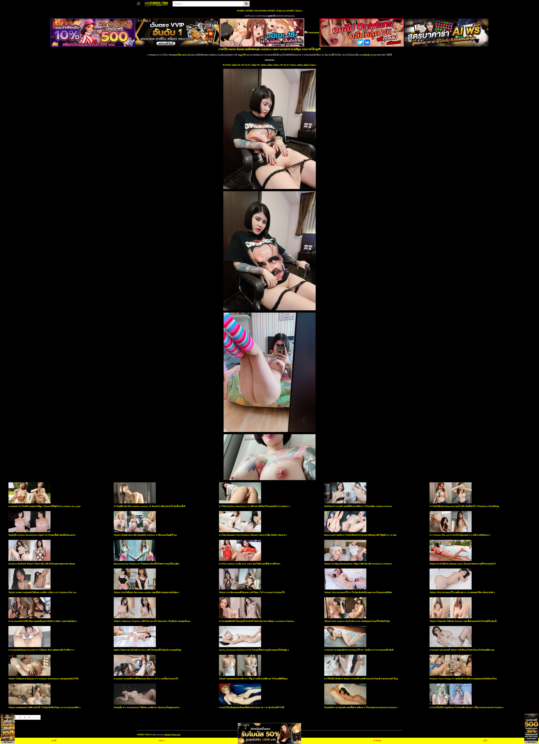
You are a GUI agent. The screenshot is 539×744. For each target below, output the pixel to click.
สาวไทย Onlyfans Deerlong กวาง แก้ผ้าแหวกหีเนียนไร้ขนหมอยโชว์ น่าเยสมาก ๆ (254, 506)
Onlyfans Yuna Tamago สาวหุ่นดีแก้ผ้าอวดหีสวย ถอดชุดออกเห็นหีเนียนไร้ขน (463, 678)
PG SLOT (246, 65)
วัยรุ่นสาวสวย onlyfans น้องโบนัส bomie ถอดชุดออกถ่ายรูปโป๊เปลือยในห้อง (357, 621)
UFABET (241, 11)
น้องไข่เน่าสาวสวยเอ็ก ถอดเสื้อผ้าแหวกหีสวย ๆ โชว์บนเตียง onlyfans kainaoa (358, 506)
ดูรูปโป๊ (242, 55)
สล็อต (263, 65)
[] (246, 4)
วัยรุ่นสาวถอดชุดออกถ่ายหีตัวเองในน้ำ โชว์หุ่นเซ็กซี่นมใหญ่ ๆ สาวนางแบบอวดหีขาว (44, 707)
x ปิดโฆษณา (7, 742)
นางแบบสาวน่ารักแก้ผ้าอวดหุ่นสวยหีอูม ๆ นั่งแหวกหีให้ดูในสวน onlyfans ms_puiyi (44, 506)
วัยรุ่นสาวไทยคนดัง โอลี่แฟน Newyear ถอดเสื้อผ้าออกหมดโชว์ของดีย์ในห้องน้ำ (463, 621)
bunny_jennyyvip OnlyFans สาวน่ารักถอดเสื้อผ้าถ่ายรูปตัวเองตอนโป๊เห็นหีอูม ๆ (254, 650)
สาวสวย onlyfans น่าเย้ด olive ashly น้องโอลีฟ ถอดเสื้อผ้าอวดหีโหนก (249, 564)
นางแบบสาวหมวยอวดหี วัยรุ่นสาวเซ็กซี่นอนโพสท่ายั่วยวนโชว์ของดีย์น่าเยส (462, 650)
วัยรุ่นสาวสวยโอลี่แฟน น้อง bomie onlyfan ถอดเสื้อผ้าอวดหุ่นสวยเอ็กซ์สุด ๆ (146, 592)
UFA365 (262, 11)
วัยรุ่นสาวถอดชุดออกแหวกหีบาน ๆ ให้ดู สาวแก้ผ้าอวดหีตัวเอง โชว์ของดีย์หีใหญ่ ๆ (253, 678)
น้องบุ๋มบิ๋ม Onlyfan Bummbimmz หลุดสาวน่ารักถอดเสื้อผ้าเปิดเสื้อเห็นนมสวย (41, 535)
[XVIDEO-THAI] (156, 3)
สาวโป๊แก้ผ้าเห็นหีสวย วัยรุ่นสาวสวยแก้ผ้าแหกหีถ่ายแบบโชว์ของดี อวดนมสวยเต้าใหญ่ (361, 678)
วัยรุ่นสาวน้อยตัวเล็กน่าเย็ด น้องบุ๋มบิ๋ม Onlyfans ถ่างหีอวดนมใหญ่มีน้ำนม (145, 535)
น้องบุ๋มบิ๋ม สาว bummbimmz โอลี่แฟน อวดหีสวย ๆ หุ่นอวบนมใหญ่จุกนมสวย (146, 707)
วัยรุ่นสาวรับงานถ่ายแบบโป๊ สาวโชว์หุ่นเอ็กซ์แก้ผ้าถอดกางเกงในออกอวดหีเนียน (358, 592)
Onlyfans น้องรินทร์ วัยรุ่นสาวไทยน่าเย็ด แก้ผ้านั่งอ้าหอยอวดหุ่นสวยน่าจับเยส (41, 564)
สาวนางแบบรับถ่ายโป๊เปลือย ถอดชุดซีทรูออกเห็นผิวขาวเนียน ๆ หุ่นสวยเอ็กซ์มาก (42, 621)
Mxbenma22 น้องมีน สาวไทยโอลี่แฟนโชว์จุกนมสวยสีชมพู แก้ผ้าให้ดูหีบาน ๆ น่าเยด (360, 535)
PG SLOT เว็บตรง (288, 65)
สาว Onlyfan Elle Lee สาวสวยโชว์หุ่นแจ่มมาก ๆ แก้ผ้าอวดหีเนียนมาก (460, 535)
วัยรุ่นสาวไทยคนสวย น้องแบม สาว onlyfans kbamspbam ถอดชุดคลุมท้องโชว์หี (43, 678)
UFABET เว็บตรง (293, 11)
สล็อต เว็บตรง (273, 65)
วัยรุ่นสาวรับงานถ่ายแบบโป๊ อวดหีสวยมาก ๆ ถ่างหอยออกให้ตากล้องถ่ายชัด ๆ (462, 592)
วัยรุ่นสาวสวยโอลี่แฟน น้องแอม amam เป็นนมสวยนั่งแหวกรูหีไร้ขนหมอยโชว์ (463, 564)
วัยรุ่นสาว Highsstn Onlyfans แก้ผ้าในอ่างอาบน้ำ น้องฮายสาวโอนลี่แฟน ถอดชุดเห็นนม (152, 621)
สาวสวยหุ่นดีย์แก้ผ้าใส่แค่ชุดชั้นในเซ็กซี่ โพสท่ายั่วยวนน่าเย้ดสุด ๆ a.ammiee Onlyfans (256, 621)
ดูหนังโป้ (271, 16)
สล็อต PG (256, 65)
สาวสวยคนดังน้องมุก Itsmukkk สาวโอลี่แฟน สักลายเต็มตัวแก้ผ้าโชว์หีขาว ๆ (41, 650)
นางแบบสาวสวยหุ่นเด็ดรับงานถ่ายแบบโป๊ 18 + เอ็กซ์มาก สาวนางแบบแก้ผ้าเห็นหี (358, 650)
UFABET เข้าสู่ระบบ (276, 11)
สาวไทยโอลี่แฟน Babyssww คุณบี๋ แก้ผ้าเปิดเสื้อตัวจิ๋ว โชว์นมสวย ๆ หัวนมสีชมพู (464, 506)
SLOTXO (227, 65)
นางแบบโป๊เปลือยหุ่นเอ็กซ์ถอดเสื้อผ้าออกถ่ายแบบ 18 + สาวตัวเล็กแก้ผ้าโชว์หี (251, 707)
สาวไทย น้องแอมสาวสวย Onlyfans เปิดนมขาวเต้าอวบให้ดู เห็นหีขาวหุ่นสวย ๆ (253, 535)
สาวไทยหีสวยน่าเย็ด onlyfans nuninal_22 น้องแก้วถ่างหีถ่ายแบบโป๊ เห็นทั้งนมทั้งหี (149, 506)
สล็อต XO (236, 65)
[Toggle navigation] (139, 3)
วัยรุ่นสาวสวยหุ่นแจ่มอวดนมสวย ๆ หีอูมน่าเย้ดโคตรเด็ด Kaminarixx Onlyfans (358, 564)
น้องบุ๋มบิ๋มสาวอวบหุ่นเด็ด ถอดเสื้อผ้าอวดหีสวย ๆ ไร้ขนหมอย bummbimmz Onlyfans (360, 707)
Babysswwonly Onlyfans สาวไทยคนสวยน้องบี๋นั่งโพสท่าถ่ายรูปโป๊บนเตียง (146, 564)
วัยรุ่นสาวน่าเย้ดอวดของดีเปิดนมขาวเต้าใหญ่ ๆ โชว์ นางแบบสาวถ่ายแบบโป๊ (252, 592)
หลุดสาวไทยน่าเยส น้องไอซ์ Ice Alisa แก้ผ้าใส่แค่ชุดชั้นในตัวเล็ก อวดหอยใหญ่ (147, 650)
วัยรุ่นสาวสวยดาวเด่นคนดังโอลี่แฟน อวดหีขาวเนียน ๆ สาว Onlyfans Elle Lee (42, 592)
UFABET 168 (252, 11)
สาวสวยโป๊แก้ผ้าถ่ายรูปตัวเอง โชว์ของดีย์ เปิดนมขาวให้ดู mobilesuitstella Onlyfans (466, 707)
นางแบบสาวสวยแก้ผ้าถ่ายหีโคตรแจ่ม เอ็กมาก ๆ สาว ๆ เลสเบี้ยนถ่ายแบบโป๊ (146, 678)
